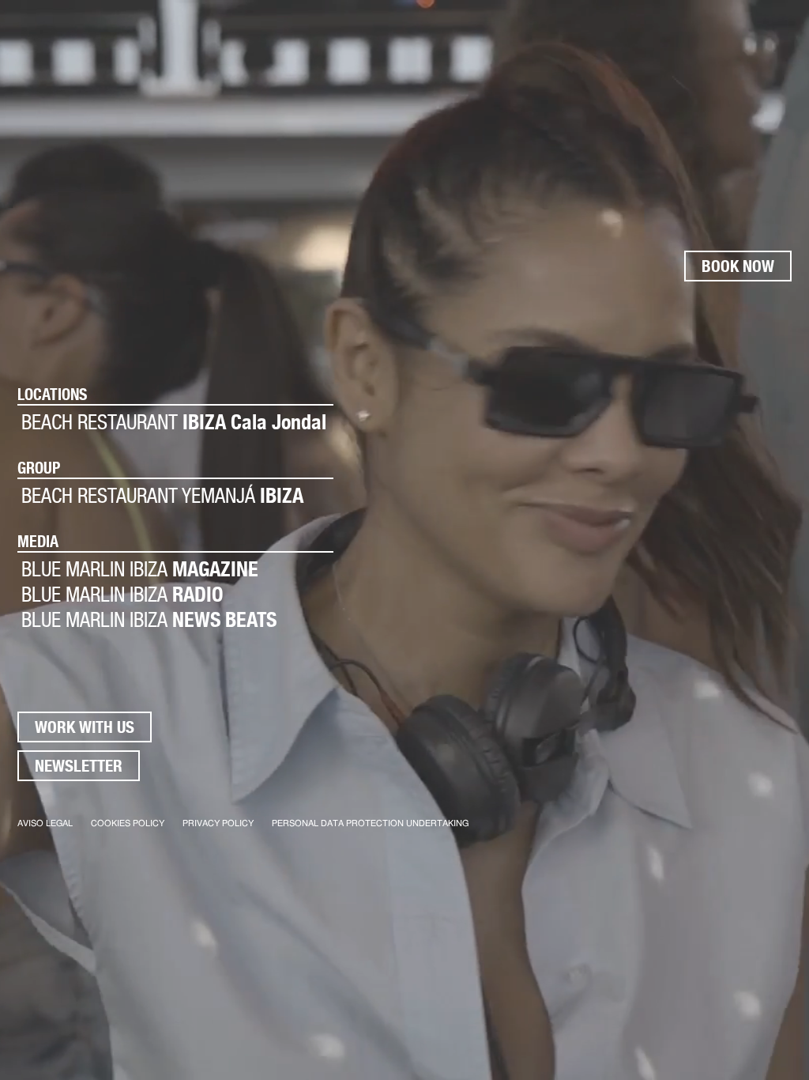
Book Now (738, 266)
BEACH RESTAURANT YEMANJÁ (162, 495)
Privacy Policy (218, 823)
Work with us (84, 727)
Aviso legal (45, 823)
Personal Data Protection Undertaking (370, 823)
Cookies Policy (127, 823)
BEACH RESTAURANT (173, 422)
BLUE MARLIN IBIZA (139, 569)
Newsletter (78, 766)
